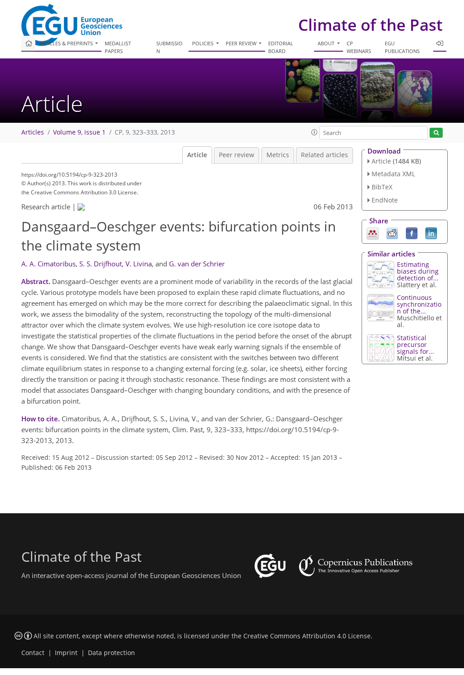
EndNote (385, 200)
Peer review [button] (242, 43)
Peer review (236, 155)
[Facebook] (412, 232)
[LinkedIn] (431, 232)
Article (197, 155)
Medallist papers (118, 47)
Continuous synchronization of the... (419, 304)
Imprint (66, 653)
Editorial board (280, 47)
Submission (169, 47)
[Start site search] (436, 133)
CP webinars (359, 47)
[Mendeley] (373, 232)
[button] (314, 132)
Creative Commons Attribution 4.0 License (307, 636)
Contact (32, 653)
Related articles (324, 155)
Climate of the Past (370, 24)
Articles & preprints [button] (66, 43)
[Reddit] (392, 232)
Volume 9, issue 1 (79, 132)
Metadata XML (393, 173)
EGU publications (402, 47)
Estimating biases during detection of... (418, 271)
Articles (32, 132)
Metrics (277, 155)
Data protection (111, 653)
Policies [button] (203, 43)
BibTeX (382, 187)
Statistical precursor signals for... (415, 344)
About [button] (327, 43)
